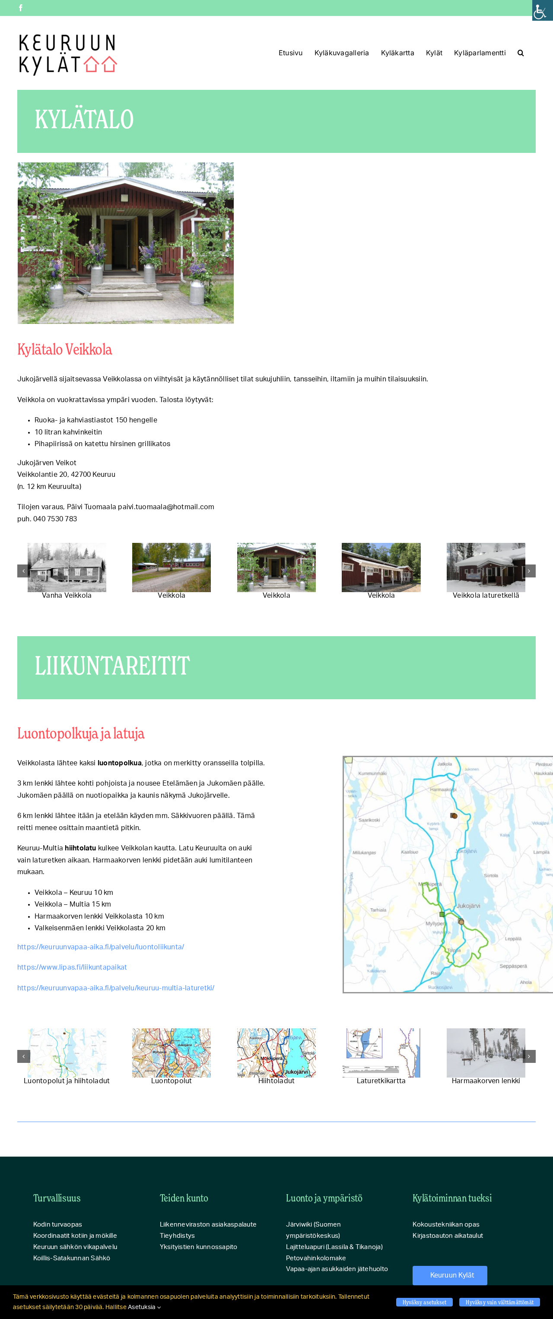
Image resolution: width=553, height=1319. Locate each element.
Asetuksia (142, 1307)
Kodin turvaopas (58, 1224)
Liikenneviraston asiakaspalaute (208, 1224)
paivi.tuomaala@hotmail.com (166, 507)
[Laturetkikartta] (381, 1053)
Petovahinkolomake (316, 1258)
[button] (521, 52)
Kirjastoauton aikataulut (448, 1236)
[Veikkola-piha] (171, 568)
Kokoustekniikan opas (446, 1224)
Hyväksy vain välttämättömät (500, 1302)
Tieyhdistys (177, 1236)
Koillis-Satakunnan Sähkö (72, 1258)
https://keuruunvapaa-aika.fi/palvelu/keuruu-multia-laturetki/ (116, 988)
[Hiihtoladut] (276, 1053)
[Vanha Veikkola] (67, 568)
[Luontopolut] (171, 1053)
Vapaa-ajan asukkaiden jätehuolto (337, 1269)
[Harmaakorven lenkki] (486, 1053)
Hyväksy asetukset (425, 1302)
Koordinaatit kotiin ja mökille (75, 1236)
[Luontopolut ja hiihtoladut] (67, 1053)
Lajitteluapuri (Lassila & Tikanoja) (334, 1247)
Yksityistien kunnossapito (199, 1247)
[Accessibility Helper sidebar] (542, 10)
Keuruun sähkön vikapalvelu (75, 1247)
